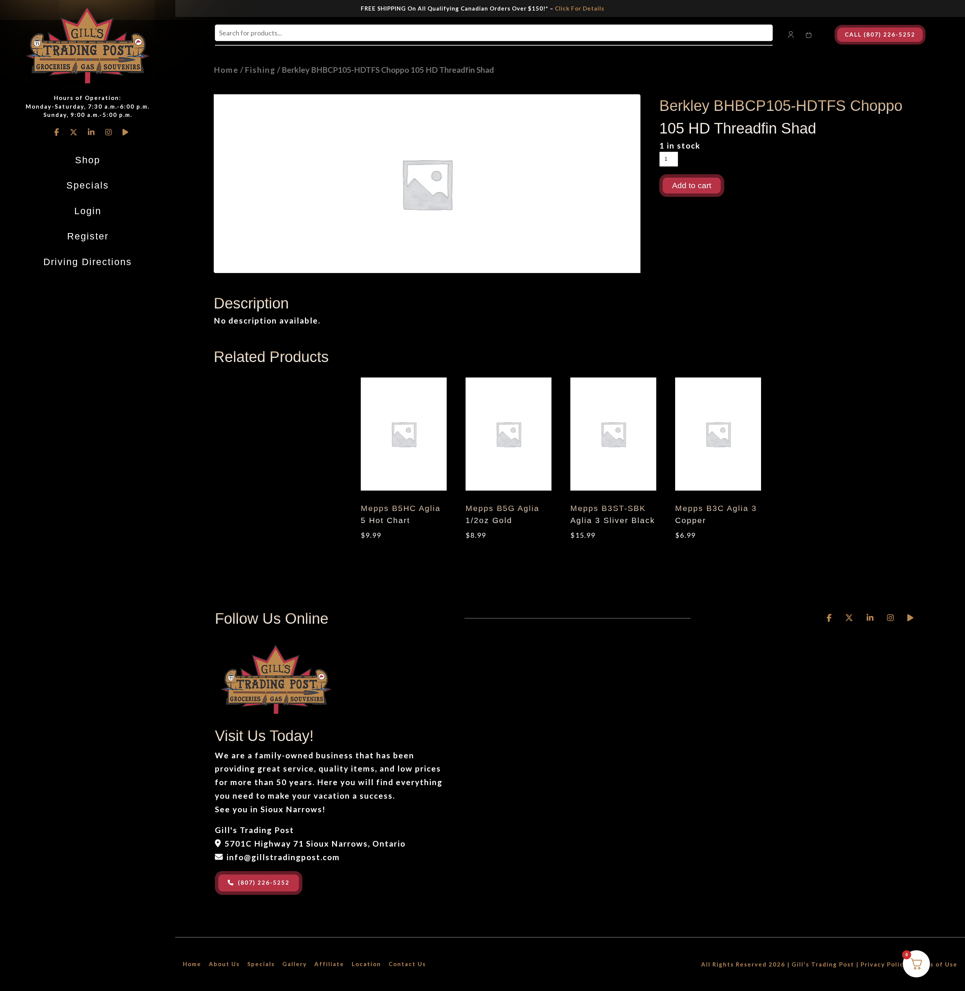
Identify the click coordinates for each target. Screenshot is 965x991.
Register (88, 236)
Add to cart (691, 185)
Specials (87, 185)
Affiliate (329, 963)
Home (226, 69)
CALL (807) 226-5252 (880, 34)
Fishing (260, 69)
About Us (224, 963)
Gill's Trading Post (823, 964)
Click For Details (579, 8)
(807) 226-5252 (264, 882)
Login (87, 211)
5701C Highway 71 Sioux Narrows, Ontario (315, 843)
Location (366, 963)
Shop (87, 160)
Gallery (294, 963)
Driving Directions (87, 261)
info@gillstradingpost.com (283, 857)
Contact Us (407, 963)
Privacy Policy (884, 964)
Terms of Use (935, 964)
